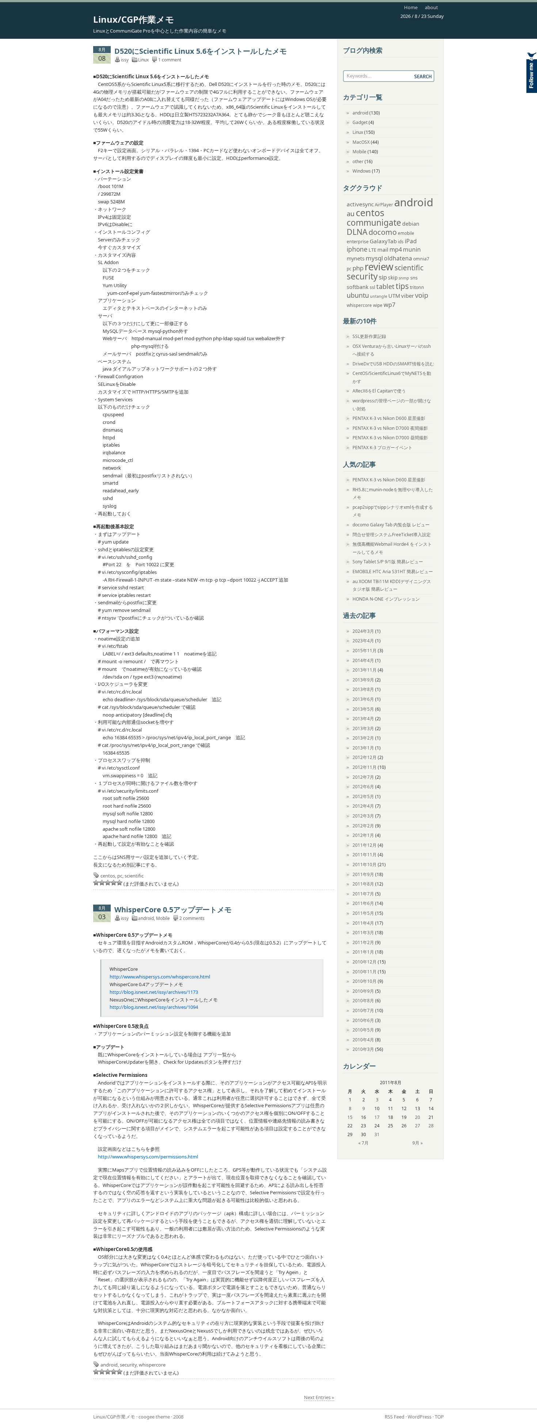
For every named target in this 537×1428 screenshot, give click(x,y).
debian (410, 223)
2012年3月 (363, 816)
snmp (404, 278)
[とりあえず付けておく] (96, 883)
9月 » (417, 1143)
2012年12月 (365, 757)
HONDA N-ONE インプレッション (386, 599)
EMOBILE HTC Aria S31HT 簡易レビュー (393, 571)
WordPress (419, 1416)
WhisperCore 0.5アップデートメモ (173, 909)
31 (377, 1134)
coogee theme (154, 1416)
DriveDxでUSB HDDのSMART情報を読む (393, 364)
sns (414, 277)
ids (401, 241)
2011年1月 (363, 952)
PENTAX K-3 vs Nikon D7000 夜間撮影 (390, 428)
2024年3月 (363, 631)
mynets (356, 258)
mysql (374, 258)
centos (107, 875)
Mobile (163, 918)
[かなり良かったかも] (119, 883)
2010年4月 (363, 1040)
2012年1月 (363, 835)
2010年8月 (363, 1000)
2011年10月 (365, 864)
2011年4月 (363, 923)
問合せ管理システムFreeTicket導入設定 (392, 534)
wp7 (389, 304)
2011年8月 (363, 884)
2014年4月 (363, 660)
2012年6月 (363, 786)
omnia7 (421, 259)
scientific (134, 875)
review (379, 266)
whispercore (152, 1364)
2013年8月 (363, 689)
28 (431, 1126)
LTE (372, 250)
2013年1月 (363, 748)
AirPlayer (384, 204)
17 (377, 1117)
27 (417, 1126)
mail (382, 249)
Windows (362, 171)
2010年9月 (363, 991)
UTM (394, 295)
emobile (406, 233)
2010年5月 (363, 1030)
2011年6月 (363, 903)
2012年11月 (365, 767)
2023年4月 (363, 641)
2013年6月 (363, 699)
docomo (383, 232)
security (128, 1364)
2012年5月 (363, 796)
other (358, 161)
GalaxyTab (383, 241)
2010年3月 (363, 1049)
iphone (357, 249)
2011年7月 (363, 894)
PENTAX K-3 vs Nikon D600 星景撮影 (389, 418)
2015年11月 (365, 650)
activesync (360, 204)
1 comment (169, 60)
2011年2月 (363, 942)
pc (119, 875)
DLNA (357, 231)
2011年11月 (365, 855)
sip (383, 277)
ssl (372, 287)
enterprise (358, 241)
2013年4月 (363, 718)
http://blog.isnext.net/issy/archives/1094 (154, 1007)
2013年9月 (363, 680)
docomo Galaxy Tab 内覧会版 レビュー (391, 525)
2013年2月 (363, 738)
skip (392, 277)
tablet (385, 286)
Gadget (360, 122)
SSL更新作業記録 (369, 336)
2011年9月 (363, 874)
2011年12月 (365, 845)
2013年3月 (363, 728)
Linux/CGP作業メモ (133, 19)
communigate (374, 222)
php (358, 268)
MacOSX (361, 142)
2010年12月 (365, 962)
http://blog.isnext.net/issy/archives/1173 (154, 992)
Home (411, 7)
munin (412, 249)
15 (350, 1117)
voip (421, 295)
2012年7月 (363, 777)
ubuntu (358, 295)
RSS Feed (394, 1416)
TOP (439, 1416)
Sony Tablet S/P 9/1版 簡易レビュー (388, 562)
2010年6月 (363, 1020)
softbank (358, 286)
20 (417, 1117)
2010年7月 (363, 1010)
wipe (377, 305)
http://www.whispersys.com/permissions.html (148, 1156)
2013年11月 (365, 670)
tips (402, 286)
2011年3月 (363, 932)
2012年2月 (363, 826)
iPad (411, 241)
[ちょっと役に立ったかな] (114, 883)
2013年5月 (363, 709)
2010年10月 (365, 981)
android (146, 918)
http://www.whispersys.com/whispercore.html (160, 976)
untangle (378, 296)
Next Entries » (319, 1397)
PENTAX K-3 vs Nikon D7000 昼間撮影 (390, 438)
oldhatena (398, 258)
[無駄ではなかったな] (102, 883)
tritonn (417, 287)
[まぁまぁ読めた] (108, 883)
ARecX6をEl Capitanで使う (379, 391)
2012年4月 (363, 806)
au (351, 213)
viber (407, 295)
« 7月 (363, 1143)
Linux (143, 60)
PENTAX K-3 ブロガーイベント (382, 447)
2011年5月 (363, 913)
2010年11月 (365, 972)
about (431, 7)
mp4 (395, 249)
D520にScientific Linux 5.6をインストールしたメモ (200, 51)
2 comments (192, 918)
